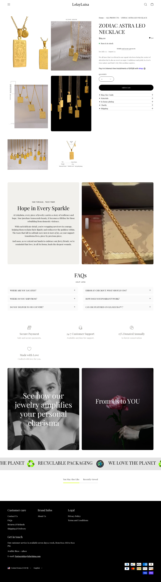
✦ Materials (103, 98)
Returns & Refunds (16, 524)
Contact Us (13, 516)
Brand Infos (45, 510)
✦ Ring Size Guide (106, 95)
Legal (71, 510)
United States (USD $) (19, 568)
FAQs (10, 520)
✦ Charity (103, 105)
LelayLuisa (80, 4)
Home (101, 18)
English (37, 568)
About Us (42, 516)
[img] (151, 37)
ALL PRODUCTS (112, 18)
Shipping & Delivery (17, 528)
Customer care (17, 510)
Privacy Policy (74, 516)
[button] (145, 4)
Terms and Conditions (78, 520)
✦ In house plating (106, 101)
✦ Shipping (103, 108)
